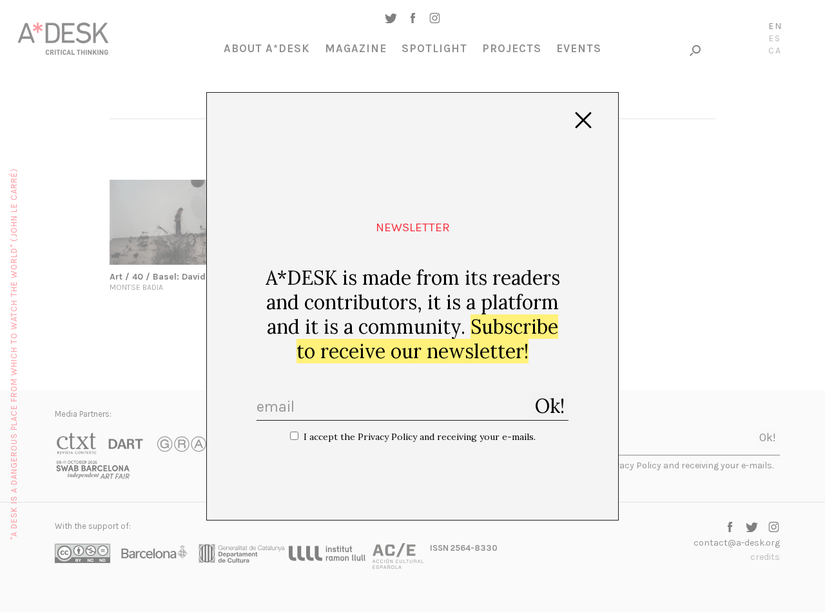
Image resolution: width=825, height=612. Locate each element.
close (583, 120)
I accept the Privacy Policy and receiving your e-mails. (420, 437)
